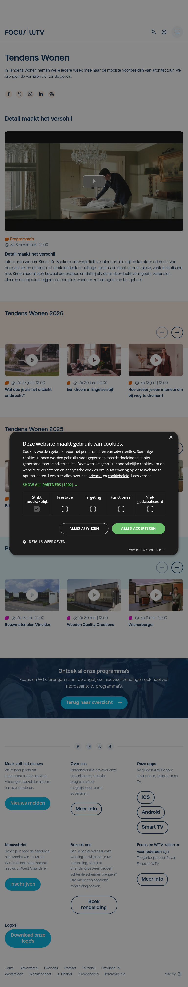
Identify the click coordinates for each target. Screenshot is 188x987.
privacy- (95, 475)
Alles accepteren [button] (138, 528)
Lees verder (141, 475)
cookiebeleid (118, 475)
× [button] (171, 437)
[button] (94, 485)
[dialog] (93, 493)
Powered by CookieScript (146, 550)
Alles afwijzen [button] (84, 528)
